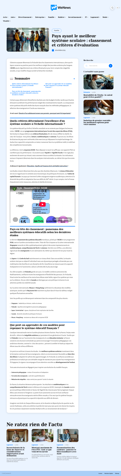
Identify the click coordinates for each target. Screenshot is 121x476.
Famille (56, 30)
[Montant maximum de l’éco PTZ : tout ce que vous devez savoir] (42, 435)
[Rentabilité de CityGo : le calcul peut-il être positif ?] (98, 81)
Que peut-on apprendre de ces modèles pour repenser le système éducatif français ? (58, 85)
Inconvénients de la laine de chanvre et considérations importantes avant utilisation (16, 452)
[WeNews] (60, 7)
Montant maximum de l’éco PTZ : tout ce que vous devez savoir (42, 450)
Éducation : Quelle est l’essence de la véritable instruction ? (47, 166)
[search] (112, 8)
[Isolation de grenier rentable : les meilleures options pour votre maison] (98, 107)
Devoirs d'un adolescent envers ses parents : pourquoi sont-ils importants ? (45, 113)
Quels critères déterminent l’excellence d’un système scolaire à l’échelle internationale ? (25, 85)
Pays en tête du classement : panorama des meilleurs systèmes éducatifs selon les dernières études (26, 93)
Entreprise (87, 92)
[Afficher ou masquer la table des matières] (52, 79)
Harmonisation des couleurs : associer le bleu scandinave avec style (66, 451)
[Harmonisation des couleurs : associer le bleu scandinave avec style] (67, 435)
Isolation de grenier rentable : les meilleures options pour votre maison (98, 122)
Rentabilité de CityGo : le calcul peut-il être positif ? (98, 96)
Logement (10, 445)
